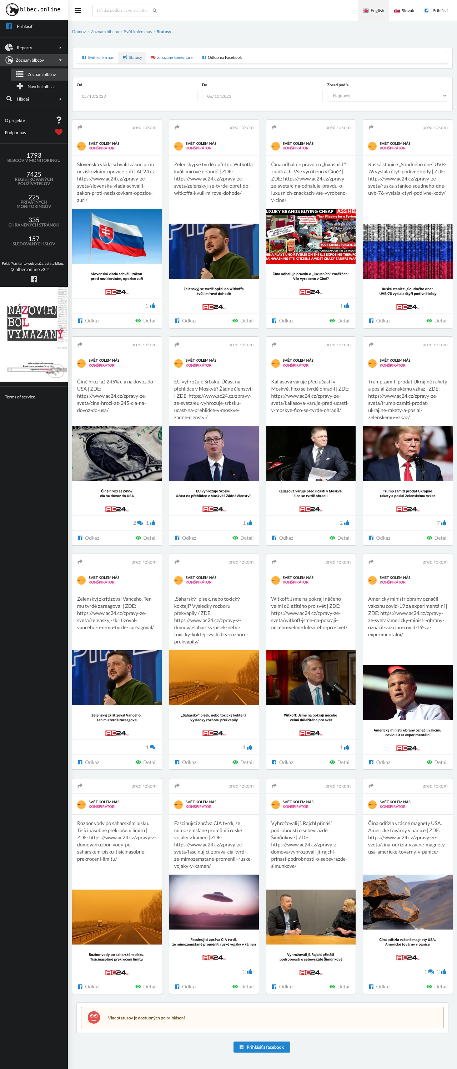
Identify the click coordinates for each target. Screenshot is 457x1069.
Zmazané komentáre (175, 57)
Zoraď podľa (337, 85)
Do (204, 85)
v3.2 (33, 267)
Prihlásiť (440, 10)
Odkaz (91, 320)
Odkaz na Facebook (225, 57)
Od (79, 85)
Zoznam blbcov (41, 74)
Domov (79, 31)
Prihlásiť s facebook (265, 1047)
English (377, 10)
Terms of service (20, 396)
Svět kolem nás (138, 31)
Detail (149, 320)
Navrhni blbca (40, 86)
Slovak (408, 10)
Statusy (164, 31)
